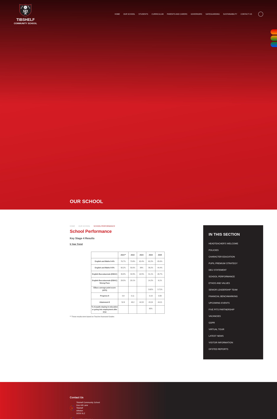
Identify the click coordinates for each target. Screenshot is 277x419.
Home (72, 226)
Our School (84, 226)
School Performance (104, 226)
